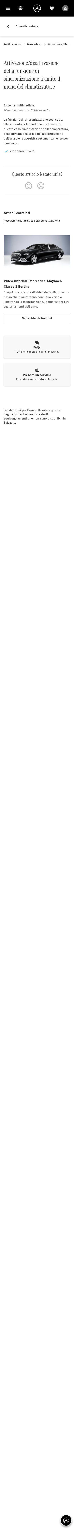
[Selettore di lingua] (20, 8)
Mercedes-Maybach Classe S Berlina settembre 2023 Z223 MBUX (35, 44)
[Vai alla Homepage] (37, 8)
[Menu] (8, 8)
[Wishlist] (52, 8)
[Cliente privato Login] (65, 8)
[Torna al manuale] (10, 26)
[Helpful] (28, 185)
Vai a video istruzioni (37, 318)
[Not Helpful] (41, 185)
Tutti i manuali (13, 44)
